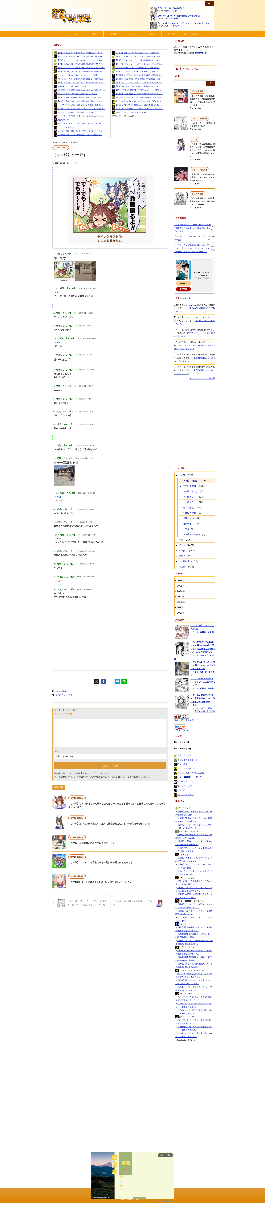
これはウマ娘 (189, 512)
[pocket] (110, 681)
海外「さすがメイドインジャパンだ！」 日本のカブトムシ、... (80, 123)
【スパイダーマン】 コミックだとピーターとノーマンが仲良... (138, 64)
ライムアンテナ (184, 755)
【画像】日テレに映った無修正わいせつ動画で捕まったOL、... (138, 105)
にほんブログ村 (181, 730)
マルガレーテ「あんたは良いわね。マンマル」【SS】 (77, 75)
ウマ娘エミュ (189, 502)
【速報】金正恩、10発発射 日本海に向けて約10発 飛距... (79, 97)
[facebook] (103, 681)
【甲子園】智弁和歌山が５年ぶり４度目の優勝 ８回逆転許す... (138, 75)
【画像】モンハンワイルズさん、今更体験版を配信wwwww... (80, 71)
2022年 (181, 602)
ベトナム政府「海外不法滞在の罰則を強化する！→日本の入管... (81, 79)
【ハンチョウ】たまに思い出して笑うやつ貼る (190, 238)
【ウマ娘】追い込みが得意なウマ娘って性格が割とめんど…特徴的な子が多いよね (109, 823)
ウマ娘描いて (189, 496)
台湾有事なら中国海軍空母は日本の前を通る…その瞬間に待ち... (81, 90)
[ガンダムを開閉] (176, 550)
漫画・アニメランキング (186, 720)
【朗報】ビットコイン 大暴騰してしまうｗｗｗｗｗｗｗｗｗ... (139, 83)
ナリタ (186, 529)
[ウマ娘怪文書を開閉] (180, 486)
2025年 (181, 585)
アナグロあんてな (185, 794)
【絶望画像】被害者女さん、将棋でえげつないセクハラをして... (139, 94)
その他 (151, 34)
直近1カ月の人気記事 (204, 711)
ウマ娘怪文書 (189, 486)
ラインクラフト (68, 695)
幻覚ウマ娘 (188, 518)
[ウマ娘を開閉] (176, 475)
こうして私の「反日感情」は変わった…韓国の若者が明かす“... (80, 116)
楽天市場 (183, 289)
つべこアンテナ (184, 785)
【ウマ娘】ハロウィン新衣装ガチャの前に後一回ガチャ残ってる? (101, 862)
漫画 (94, 34)
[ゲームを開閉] (176, 545)
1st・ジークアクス (172, 26)
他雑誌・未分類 (171, 11)
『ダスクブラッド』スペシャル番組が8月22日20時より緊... (137, 68)
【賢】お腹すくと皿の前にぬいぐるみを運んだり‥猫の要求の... (80, 56)
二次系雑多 (184, 561)
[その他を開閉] (176, 566)
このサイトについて (190, 34)
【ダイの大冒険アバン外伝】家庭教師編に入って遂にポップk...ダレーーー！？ (202, 201)
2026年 (181, 580)
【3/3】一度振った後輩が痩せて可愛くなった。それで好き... (138, 90)
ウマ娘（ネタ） (190, 491)
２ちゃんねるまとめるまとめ (190, 772)
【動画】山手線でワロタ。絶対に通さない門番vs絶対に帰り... (80, 101)
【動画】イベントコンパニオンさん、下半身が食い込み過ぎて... (81, 83)
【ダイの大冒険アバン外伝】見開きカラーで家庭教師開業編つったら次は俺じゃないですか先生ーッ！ (192, 227)
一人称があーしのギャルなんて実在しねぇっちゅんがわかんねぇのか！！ (202, 177)
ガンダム (183, 550)
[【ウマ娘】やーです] (117, 681)
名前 (56, 751)
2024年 (181, 591)
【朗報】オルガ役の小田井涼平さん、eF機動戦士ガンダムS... (80, 53)
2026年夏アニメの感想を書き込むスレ (71, 86)
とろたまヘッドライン (187, 759)
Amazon (183, 283)
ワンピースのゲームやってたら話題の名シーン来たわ (77, 94)
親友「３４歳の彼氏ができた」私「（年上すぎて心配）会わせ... (139, 101)
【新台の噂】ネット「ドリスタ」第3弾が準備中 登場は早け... (138, 97)
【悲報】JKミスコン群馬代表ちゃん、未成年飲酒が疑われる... (138, 86)
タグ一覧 (171, 34)
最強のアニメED (63, 120)
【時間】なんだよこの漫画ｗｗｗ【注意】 (131, 112)
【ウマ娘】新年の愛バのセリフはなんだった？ (91, 843)
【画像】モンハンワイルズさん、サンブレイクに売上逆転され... (81, 68)
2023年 (181, 596)
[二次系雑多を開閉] (176, 561)
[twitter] (96, 681)
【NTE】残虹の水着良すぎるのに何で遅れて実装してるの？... (80, 64)
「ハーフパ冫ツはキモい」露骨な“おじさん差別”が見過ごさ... (80, 105)
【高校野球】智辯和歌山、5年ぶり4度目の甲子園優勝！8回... (138, 79)
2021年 (180, 607)
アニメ (182, 556)
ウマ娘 (113, 34)
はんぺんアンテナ (185, 781)
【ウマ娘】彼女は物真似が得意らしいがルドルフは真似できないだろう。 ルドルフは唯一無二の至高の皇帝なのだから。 (202, 150)
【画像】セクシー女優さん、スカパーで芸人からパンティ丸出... (139, 109)
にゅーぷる (182, 764)
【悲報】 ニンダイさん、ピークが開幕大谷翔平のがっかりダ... (138, 60)
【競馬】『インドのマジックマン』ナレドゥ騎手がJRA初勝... (138, 56)
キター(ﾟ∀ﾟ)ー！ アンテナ (190, 777)
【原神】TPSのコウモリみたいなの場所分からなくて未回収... (80, 60)
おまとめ (181, 790)
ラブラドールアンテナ (187, 768)
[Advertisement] (110, 641)
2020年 (181, 612)
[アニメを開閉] (176, 556)
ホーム (74, 34)
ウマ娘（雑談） (61, 691)
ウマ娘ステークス (191, 534)
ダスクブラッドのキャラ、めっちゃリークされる (75, 112)
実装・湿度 (188, 507)
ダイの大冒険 (206, 708)
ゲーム (132, 34)
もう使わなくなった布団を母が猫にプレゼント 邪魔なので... (79, 135)
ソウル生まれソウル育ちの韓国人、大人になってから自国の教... (81, 109)
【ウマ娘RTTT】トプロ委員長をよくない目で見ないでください (100, 881)
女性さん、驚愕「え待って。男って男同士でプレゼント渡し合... (81, 131)
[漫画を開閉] (176, 540)
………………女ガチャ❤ (65, 127)
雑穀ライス (188, 523)
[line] (124, 681)
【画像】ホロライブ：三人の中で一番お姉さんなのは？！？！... (139, 71)
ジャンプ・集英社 (172, 18)
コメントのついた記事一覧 (202, 378)
